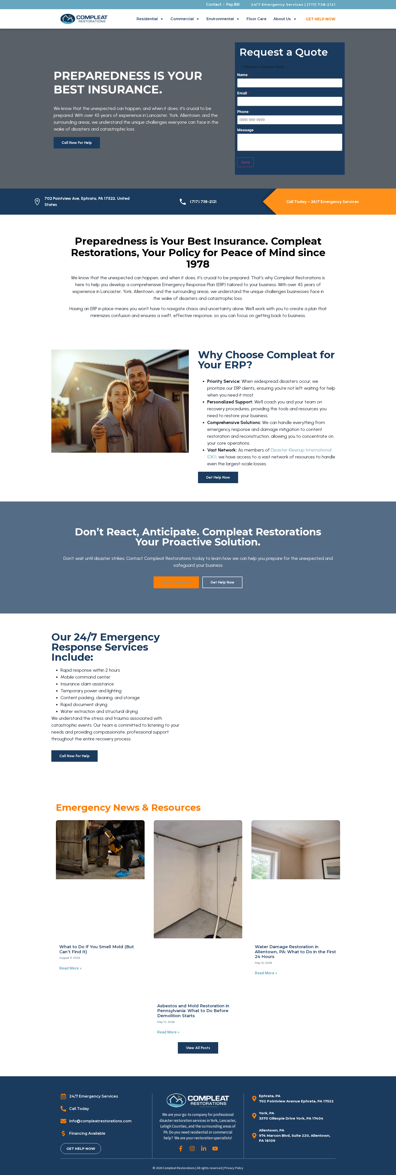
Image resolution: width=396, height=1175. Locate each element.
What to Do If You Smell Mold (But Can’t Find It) (96, 949)
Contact (213, 4)
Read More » (70, 968)
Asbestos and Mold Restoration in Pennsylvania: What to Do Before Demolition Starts (193, 1010)
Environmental (220, 19)
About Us (282, 19)
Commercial (182, 19)
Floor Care (257, 19)
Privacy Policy (233, 1168)
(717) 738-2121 (321, 4)
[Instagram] (192, 1148)
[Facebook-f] (181, 1148)
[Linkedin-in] (203, 1148)
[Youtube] (215, 1148)
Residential (147, 19)
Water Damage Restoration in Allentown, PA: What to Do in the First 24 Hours (295, 951)
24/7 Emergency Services (277, 4)
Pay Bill (232, 4)
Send (245, 162)
